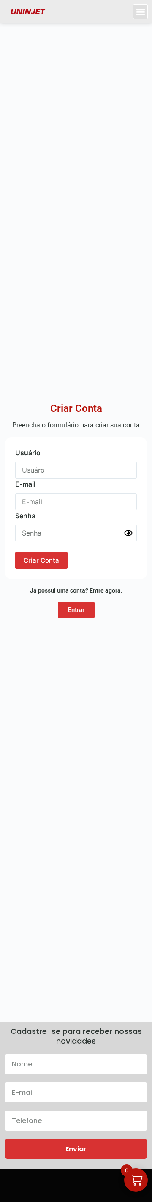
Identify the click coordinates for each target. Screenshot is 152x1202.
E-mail (25, 484)
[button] (140, 11)
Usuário (28, 453)
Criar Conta (41, 560)
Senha (25, 515)
